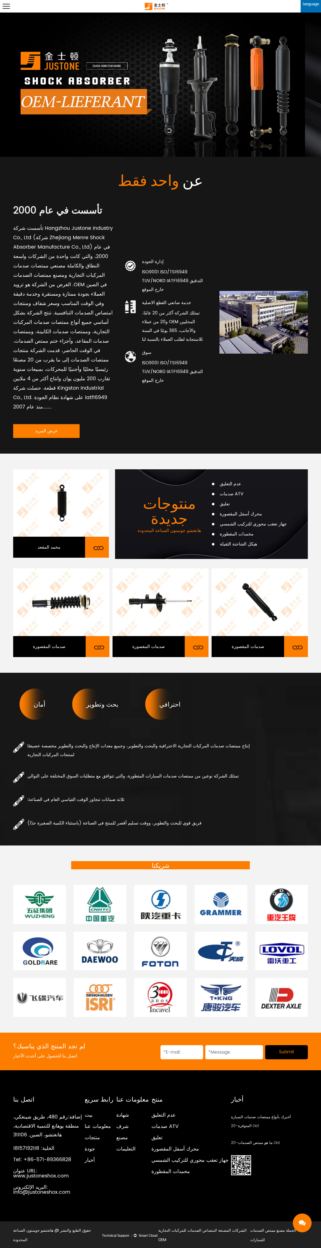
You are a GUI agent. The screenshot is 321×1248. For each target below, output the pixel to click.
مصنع (122, 1138)
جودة (90, 1149)
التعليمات (125, 1149)
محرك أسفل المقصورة (175, 1149)
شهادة (122, 1115)
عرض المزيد (46, 430)
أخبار (90, 1160)
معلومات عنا (98, 1126)
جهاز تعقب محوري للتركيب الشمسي (190, 1160)
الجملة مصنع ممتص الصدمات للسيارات (273, 1235)
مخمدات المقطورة (170, 1171)
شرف (122, 1126)
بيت (88, 1115)
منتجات (92, 1138)
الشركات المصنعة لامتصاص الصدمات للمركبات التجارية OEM (202, 1235)
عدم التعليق (163, 1115)
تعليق (156, 1138)
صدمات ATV (165, 1126)
